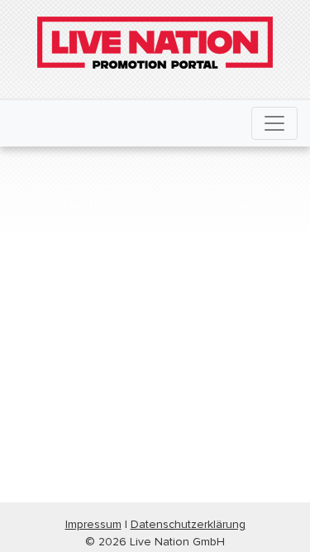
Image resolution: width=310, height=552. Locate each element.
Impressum (93, 524)
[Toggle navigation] (274, 123)
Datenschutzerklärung (188, 524)
